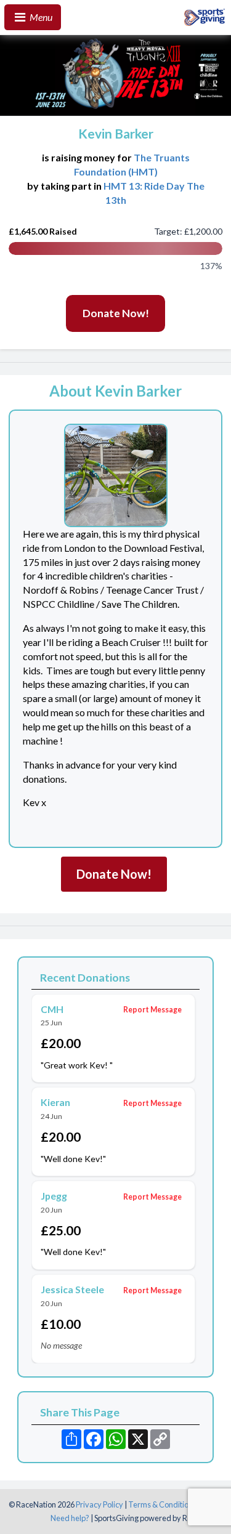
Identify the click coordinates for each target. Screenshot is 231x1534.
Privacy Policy (99, 1504)
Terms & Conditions (162, 1504)
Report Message (152, 1009)
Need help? (70, 1518)
